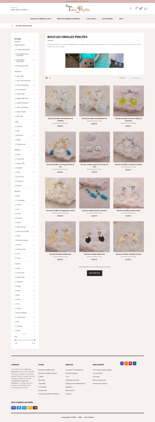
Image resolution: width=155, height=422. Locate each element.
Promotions (42, 387)
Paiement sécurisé (72, 380)
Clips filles (42, 383)
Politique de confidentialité (75, 383)
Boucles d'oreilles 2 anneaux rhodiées (128, 164)
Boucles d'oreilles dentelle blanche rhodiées (60, 120)
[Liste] (50, 78)
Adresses (96, 377)
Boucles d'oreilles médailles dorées (128, 254)
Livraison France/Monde (74, 370)
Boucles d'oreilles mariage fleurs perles (60, 210)
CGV (67, 377)
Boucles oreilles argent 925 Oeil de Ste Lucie (94, 166)
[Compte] (146, 8)
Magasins (69, 387)
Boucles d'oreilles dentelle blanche (94, 118)
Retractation (70, 390)
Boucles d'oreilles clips (46, 370)
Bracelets (41, 380)
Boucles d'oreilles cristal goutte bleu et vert (60, 166)
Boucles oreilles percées (60, 123)
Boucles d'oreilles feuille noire (94, 254)
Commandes (97, 373)
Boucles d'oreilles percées (47, 373)
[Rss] (126, 363)
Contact (69, 394)
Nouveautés (137, 78)
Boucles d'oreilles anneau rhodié (128, 210)
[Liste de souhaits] (71, 89)
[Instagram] (134, 363)
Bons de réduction (99, 380)
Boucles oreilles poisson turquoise (94, 210)
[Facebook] (122, 363)
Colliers (41, 377)
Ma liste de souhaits (100, 383)
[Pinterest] (130, 363)
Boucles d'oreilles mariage (60, 213)
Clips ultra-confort (19, 10)
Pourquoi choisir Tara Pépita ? (49, 394)
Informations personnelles (102, 370)
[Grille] (46, 78)
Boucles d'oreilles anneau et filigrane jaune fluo (128, 120)
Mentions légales (72, 373)
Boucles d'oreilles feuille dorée (60, 254)
